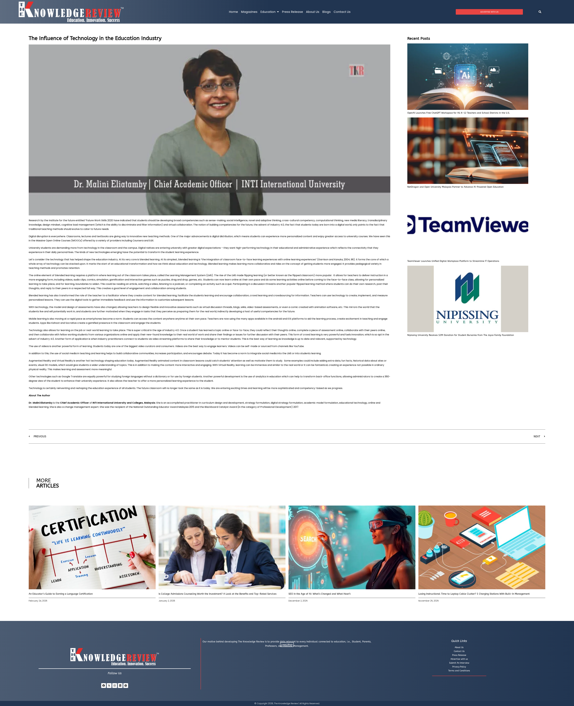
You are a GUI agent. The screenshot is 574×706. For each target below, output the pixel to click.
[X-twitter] (109, 685)
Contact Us (342, 12)
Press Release (292, 12)
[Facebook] (103, 685)
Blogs (326, 12)
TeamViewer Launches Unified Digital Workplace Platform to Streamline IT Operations (453, 261)
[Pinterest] (125, 685)
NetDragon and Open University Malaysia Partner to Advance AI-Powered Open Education (455, 187)
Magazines (249, 12)
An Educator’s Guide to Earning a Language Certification (61, 593)
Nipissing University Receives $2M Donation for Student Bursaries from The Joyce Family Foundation (460, 335)
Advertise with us (459, 659)
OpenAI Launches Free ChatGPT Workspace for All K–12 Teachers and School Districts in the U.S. (458, 112)
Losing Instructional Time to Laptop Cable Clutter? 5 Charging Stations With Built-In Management (474, 593)
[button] (540, 11)
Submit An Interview (459, 663)
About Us (312, 12)
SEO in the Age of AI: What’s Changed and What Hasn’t (319, 593)
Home (233, 12)
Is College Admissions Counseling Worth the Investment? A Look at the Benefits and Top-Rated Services (217, 593)
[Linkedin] (120, 685)
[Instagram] (114, 685)
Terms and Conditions (459, 670)
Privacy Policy (459, 667)
